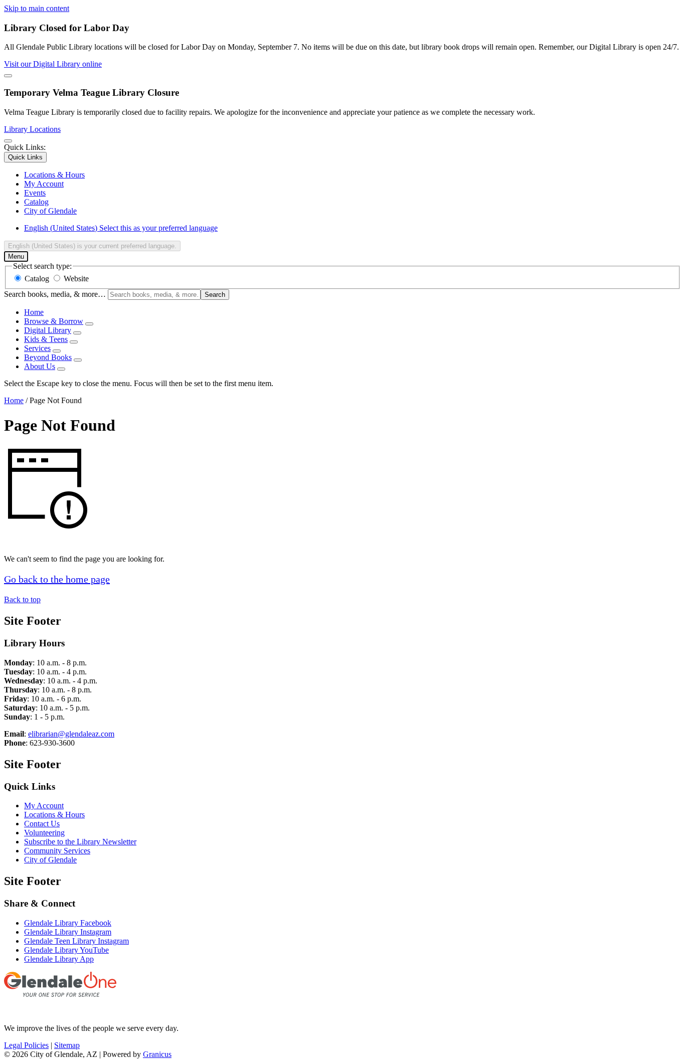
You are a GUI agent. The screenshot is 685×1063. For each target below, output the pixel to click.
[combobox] (92, 246)
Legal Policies (26, 1045)
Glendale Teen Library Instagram (76, 941)
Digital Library (47, 330)
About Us (39, 366)
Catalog (37, 278)
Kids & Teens (46, 339)
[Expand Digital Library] (77, 332)
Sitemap (67, 1045)
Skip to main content (36, 8)
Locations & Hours (54, 814)
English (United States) (121, 228)
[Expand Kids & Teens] (74, 341)
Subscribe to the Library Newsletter (80, 841)
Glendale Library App (59, 959)
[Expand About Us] (61, 369)
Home (14, 400)
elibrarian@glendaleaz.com (71, 734)
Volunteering (44, 832)
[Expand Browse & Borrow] (89, 323)
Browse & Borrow (53, 321)
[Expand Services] (57, 350)
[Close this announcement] (8, 75)
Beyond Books (48, 357)
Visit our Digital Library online (53, 64)
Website (76, 278)
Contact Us (42, 823)
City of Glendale (50, 859)
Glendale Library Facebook (67, 923)
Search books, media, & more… (55, 294)
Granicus (157, 1054)
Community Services (57, 850)
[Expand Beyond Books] (78, 360)
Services (37, 348)
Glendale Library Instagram (67, 932)
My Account (44, 805)
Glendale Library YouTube (66, 950)
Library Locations (32, 129)
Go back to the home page (57, 579)
